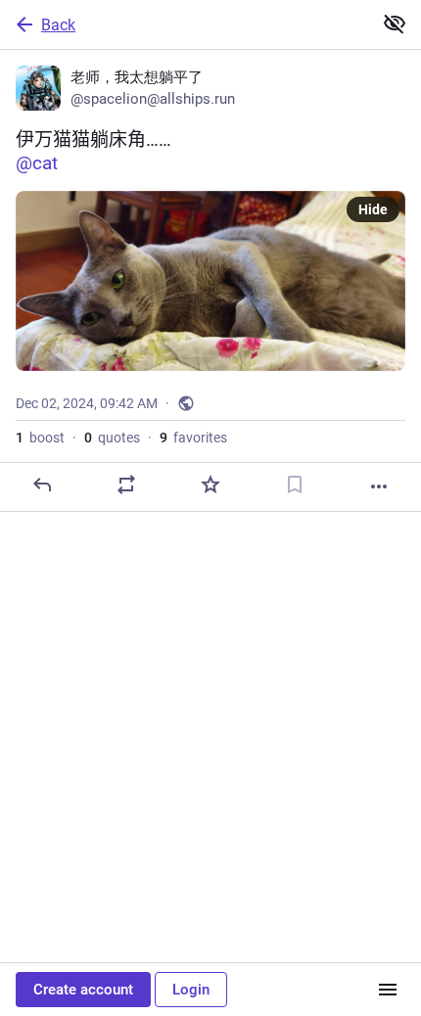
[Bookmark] (294, 484)
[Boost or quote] (126, 484)
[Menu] (387, 989)
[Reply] (42, 484)
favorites (193, 437)
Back (58, 25)
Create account (83, 989)
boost (40, 437)
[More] (379, 486)
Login (191, 989)
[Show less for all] (394, 23)
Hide (373, 209)
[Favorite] (210, 484)
